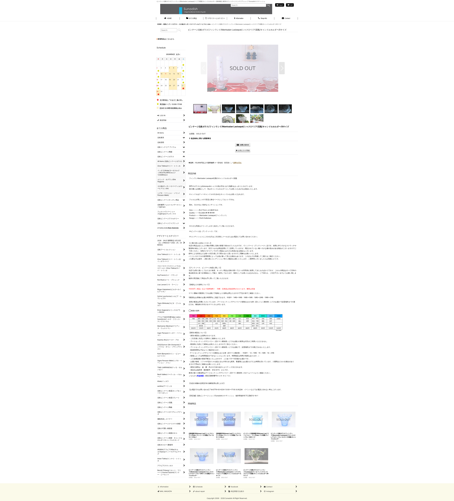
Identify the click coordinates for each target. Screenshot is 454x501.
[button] (203, 68)
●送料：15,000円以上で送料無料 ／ (215, 163)
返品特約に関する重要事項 (201, 138)
